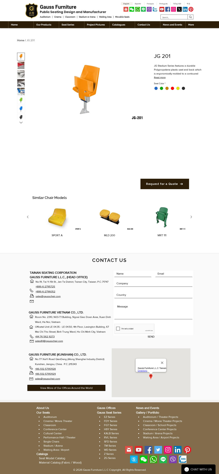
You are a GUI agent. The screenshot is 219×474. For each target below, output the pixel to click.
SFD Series (110, 441)
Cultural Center (52, 433)
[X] (179, 9)
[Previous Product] (28, 217)
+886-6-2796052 (45, 291)
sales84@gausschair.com (49, 340)
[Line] (143, 9)
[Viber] (149, 9)
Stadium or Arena (87, 17)
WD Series (110, 449)
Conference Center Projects (159, 429)
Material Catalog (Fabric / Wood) (60, 462)
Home (20, 40)
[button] (131, 9)
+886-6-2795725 (45, 286)
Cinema (57, 17)
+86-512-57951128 (45, 368)
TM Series (110, 445)
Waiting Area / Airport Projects (161, 437)
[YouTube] (161, 9)
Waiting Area (105, 17)
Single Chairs (51, 441)
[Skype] (134, 459)
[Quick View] (57, 217)
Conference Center (55, 429)
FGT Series (110, 425)
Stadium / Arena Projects (157, 433)
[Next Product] (191, 217)
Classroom (70, 17)
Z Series (109, 453)
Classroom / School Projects (159, 425)
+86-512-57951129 (45, 373)
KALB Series (111, 433)
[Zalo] (155, 9)
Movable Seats (122, 17)
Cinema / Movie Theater (57, 421)
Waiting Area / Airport (56, 449)
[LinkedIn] (185, 9)
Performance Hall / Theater (59, 437)
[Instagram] (173, 9)
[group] (109, 224)
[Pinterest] (191, 9)
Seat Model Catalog (52, 458)
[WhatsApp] (137, 9)
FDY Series (110, 421)
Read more (160, 77)
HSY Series (110, 429)
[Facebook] (167, 9)
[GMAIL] (126, 9)
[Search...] (190, 17)
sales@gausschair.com (48, 296)
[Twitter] (158, 450)
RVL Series (110, 437)
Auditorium (45, 17)
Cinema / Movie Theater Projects (162, 421)
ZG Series (109, 458)
